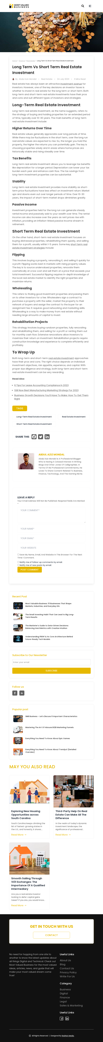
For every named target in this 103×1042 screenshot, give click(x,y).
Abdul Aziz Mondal (27, 79)
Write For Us (67, 976)
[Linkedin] (47, 436)
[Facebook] (34, 436)
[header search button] (82, 6)
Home (14, 61)
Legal (63, 1001)
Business (65, 989)
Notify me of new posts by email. (36, 565)
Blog (62, 964)
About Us (65, 960)
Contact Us (67, 968)
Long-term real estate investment (34, 416)
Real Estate (31, 61)
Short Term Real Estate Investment (34, 424)
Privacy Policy (68, 972)
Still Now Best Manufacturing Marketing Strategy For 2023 (46, 390)
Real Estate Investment (74, 416)
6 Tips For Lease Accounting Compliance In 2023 (41, 385)
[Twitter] (41, 436)
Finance (22, 61)
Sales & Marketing (71, 1005)
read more (17, 834)
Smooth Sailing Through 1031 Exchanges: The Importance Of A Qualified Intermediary (28, 884)
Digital (64, 993)
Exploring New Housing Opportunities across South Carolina (25, 814)
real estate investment (61, 358)
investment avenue (71, 83)
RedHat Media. (68, 1035)
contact (51, 935)
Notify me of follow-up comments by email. (41, 562)
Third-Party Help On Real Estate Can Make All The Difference (71, 814)
